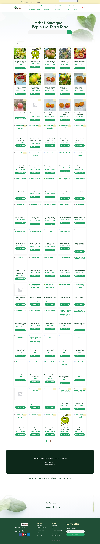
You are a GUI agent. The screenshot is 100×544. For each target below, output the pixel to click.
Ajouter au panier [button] (65, 383)
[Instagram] (26, 534)
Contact (75, 9)
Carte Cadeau (56, 9)
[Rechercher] (77, 1)
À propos (66, 9)
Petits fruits (71, 5)
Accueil (15, 44)
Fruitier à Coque (59, 5)
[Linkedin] (28, 534)
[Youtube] (23, 534)
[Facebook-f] (20, 534)
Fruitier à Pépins (32, 5)
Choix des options (20, 68)
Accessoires (46, 9)
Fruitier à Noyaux (45, 5)
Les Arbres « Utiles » (34, 9)
